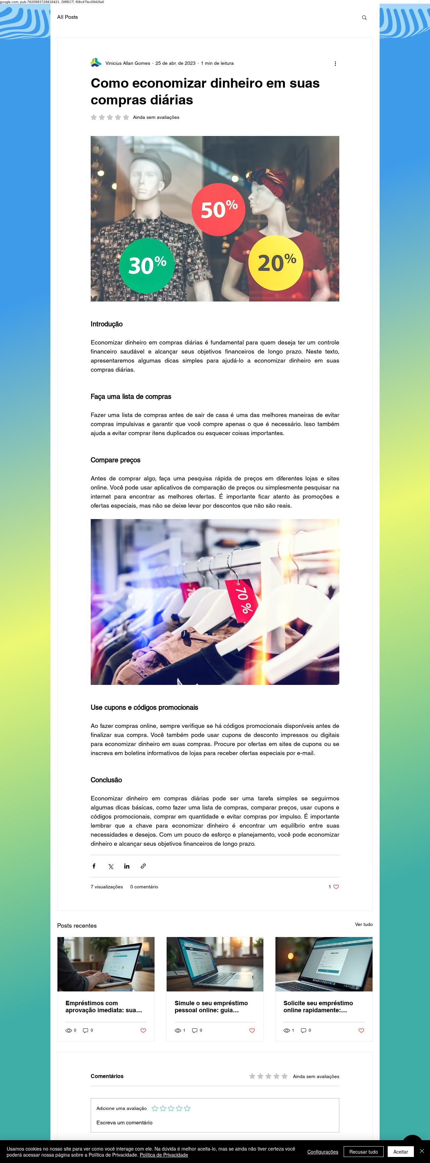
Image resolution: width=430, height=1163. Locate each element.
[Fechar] (422, 1152)
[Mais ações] (335, 63)
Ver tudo (364, 924)
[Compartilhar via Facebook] (94, 866)
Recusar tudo (363, 1151)
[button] (364, 17)
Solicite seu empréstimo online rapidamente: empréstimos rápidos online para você (324, 1006)
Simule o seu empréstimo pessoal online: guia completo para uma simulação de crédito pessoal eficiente (211, 1006)
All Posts (67, 17)
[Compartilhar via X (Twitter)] (110, 866)
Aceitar (400, 1151)
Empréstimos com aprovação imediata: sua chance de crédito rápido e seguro (104, 1006)
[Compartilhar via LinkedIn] (127, 866)
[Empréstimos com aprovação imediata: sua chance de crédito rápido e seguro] (106, 964)
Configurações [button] (322, 1151)
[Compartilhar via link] (143, 866)
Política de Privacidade (164, 1154)
